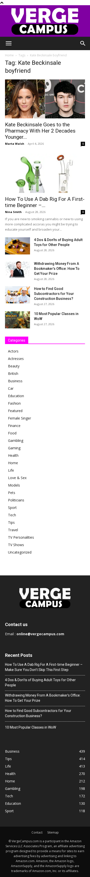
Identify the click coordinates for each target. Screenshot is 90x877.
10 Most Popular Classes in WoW (30, 727)
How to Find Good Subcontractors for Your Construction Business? (54, 294)
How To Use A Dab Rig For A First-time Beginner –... (44, 202)
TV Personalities (21, 537)
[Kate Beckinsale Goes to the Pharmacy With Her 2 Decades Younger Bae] (45, 98)
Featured (15, 410)
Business (15, 381)
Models (14, 485)
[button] (8, 43)
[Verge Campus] (45, 21)
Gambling (15, 440)
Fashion (14, 403)
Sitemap (53, 832)
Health (13, 455)
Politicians (16, 500)
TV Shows (16, 544)
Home (9, 55)
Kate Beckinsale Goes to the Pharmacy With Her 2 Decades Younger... (40, 131)
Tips (11, 522)
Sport (12, 507)
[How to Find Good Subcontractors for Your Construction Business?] (17, 294)
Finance (14, 425)
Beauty (14, 366)
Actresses (16, 358)
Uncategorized (20, 552)
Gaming (14, 448)
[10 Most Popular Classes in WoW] (17, 319)
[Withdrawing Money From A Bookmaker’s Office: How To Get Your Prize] (17, 269)
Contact (37, 832)
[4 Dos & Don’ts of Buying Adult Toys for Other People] (17, 245)
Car (11, 388)
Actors (13, 351)
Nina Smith (13, 212)
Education (16, 395)
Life (11, 470)
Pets (11, 492)
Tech (12, 515)
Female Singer (19, 418)
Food (12, 433)
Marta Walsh (14, 143)
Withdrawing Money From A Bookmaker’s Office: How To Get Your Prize (57, 269)
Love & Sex (17, 477)
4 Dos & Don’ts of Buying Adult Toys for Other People (40, 682)
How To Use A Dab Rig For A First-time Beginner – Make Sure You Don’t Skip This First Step (43, 667)
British (13, 373)
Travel (13, 529)
